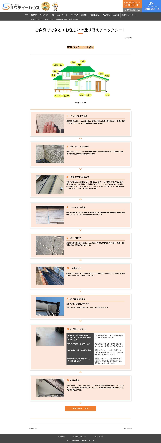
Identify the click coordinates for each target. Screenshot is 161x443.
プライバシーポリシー (79, 436)
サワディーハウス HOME (37, 19)
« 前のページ (33, 428)
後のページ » (128, 428)
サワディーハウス (49, 19)
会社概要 (62, 436)
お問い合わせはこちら (80, 408)
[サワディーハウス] (30, 6)
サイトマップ (99, 436)
